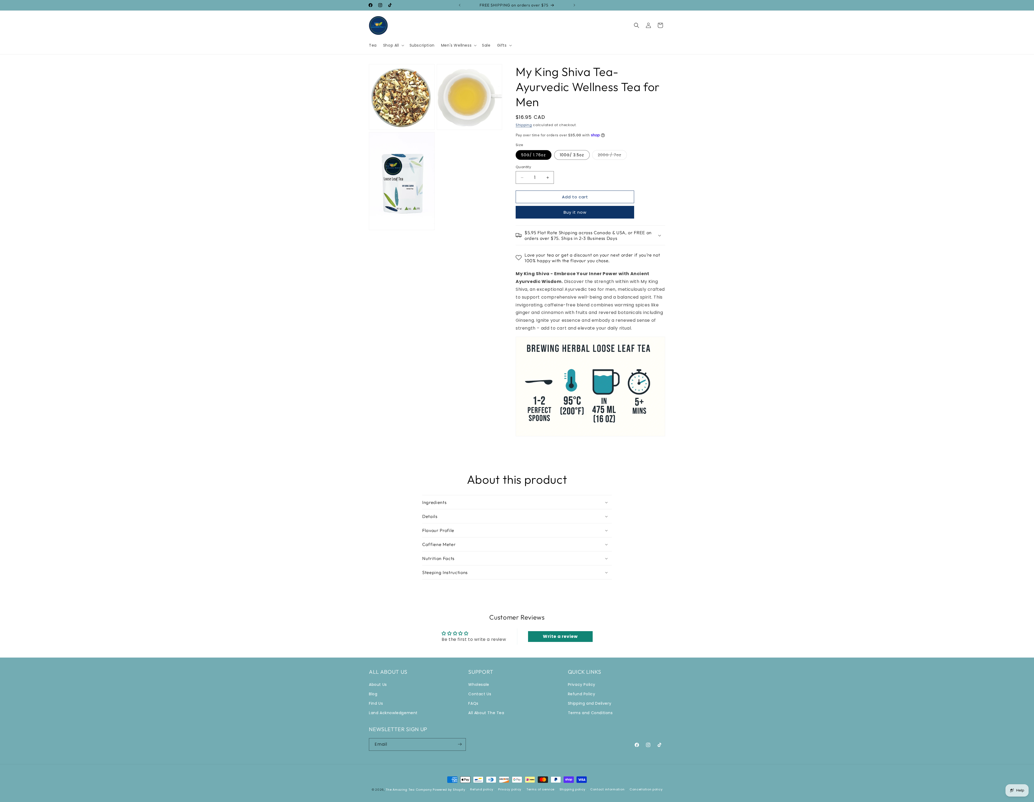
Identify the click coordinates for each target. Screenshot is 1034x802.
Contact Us (479, 693)
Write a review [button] (560, 636)
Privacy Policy (581, 684)
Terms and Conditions (590, 712)
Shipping (524, 125)
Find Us (376, 703)
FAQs (473, 703)
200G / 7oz (612, 156)
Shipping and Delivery (590, 703)
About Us (378, 684)
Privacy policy (509, 789)
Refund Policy (581, 693)
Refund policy (481, 789)
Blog (373, 693)
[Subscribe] (460, 744)
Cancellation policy (646, 789)
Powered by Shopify (449, 789)
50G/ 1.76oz (533, 155)
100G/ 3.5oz (572, 155)
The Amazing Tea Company (409, 789)
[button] (393, 45)
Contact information (607, 789)
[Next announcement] (574, 5)
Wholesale (478, 684)
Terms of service (540, 789)
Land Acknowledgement (393, 712)
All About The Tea (486, 712)
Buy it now (575, 212)
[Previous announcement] (460, 5)
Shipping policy (572, 789)
